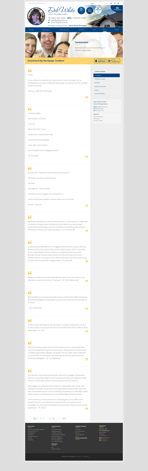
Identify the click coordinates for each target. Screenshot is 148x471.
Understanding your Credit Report (58, 434)
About (104, 30)
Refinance (82, 30)
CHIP (53, 447)
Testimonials (97, 75)
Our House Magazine (99, 93)
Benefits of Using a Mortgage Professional (36, 429)
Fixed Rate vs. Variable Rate (57, 433)
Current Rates (30, 439)
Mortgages (45, 30)
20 (53, 418)
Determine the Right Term (57, 436)
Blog (94, 30)
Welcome (31, 30)
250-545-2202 (99, 108)
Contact (116, 30)
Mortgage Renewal (31, 433)
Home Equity (30, 434)
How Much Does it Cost (32, 431)
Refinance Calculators (56, 449)
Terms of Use (78, 456)
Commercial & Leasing (99, 79)
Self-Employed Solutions (57, 439)
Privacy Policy (86, 456)
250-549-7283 (104, 440)
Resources (97, 82)
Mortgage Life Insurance (33, 436)
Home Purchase (64, 30)
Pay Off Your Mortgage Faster (57, 438)
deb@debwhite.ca (102, 107)
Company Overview (99, 71)
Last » (64, 418)
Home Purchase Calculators (57, 441)
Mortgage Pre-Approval (56, 431)
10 (50, 418)
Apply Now (30, 438)
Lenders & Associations (100, 86)
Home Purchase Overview (57, 429)
